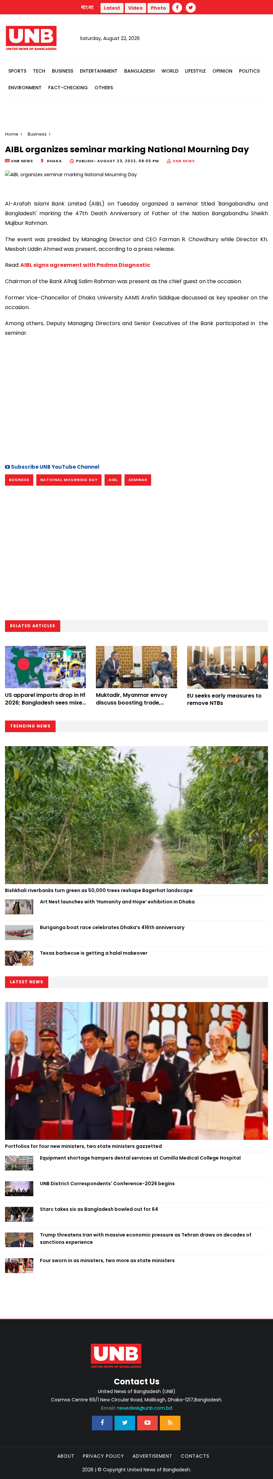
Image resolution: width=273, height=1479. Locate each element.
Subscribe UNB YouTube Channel (55, 466)
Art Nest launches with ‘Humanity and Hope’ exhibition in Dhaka (117, 901)
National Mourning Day (69, 479)
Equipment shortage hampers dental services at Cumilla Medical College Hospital (140, 1158)
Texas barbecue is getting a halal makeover (93, 953)
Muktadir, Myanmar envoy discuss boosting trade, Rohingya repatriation (131, 702)
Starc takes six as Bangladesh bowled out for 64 (99, 1209)
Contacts (195, 1456)
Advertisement (152, 1456)
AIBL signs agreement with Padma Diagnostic (84, 265)
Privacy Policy (103, 1456)
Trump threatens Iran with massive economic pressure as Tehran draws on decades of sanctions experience (145, 1238)
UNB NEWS (184, 161)
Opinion (222, 71)
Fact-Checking (68, 87)
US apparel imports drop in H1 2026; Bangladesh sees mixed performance (45, 702)
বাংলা (87, 7)
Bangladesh (139, 71)
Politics (249, 71)
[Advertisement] (136, 399)
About (66, 1456)
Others (104, 87)
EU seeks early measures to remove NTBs (224, 699)
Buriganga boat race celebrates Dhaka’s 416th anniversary (112, 927)
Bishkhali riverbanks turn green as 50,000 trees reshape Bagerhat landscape (99, 890)
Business (62, 71)
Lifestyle (195, 71)
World (169, 71)
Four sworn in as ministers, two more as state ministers (107, 1260)
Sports (17, 71)
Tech (39, 71)
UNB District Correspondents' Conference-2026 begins (107, 1183)
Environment (25, 87)
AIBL (113, 479)
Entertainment (99, 71)
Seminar (138, 479)
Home (11, 134)
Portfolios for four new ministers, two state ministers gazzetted (83, 1146)
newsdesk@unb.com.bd (136, 1408)
